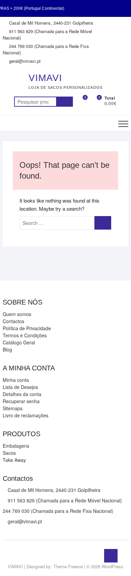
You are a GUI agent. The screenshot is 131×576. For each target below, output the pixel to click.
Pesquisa (64, 102)
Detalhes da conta (22, 394)
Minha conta (16, 379)
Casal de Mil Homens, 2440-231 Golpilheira (50, 23)
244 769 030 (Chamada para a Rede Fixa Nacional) (46, 49)
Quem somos (17, 314)
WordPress (112, 566)
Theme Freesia (68, 566)
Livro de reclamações (25, 415)
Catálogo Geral (19, 342)
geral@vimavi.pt (24, 61)
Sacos (9, 452)
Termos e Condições (25, 335)
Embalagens (16, 445)
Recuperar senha (21, 401)
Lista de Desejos (20, 387)
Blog (7, 349)
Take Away (14, 459)
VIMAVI (45, 78)
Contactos (13, 321)
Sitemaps (13, 408)
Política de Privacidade (27, 328)
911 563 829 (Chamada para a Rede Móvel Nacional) (47, 34)
